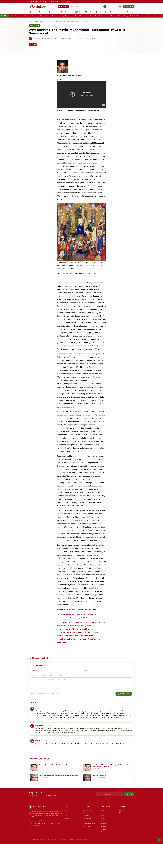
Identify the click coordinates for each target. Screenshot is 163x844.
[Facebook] (30, 830)
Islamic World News (89, 821)
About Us (67, 813)
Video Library (87, 813)
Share (34, 44)
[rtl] (45, 676)
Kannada (103, 826)
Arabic (103, 815)
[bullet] (57, 676)
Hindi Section (87, 818)
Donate (121, 810)
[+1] (51, 676)
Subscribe (129, 794)
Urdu (102, 810)
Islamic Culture (39, 21)
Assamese (104, 823)
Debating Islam (87, 826)
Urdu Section (87, 815)
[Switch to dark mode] (120, 6)
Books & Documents (89, 823)
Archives (67, 818)
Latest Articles (87, 810)
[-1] (48, 676)
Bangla (103, 818)
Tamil (102, 821)
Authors (67, 815)
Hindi (102, 813)
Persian (103, 829)
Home (30, 21)
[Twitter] (34, 830)
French (103, 832)
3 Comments (92, 38)
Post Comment (125, 694)
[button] (41, 676)
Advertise (122, 813)
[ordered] (54, 676)
